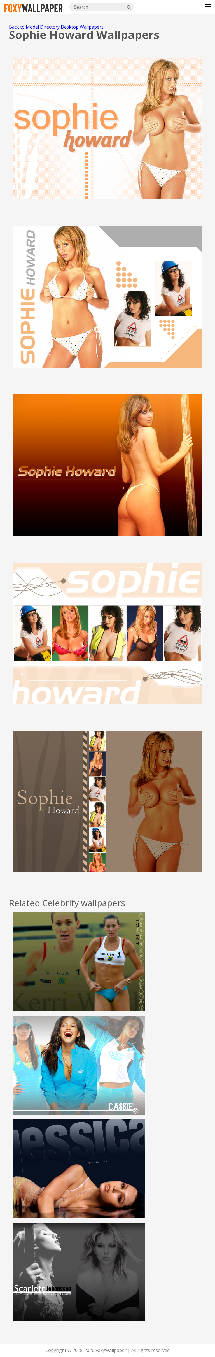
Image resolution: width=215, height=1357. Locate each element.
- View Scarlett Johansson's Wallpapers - (79, 1282)
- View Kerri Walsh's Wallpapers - (79, 972)
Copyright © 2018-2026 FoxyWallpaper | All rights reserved (107, 1350)
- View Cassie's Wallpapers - (79, 1075)
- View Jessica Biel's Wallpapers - (79, 1179)
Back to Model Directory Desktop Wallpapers (56, 27)
